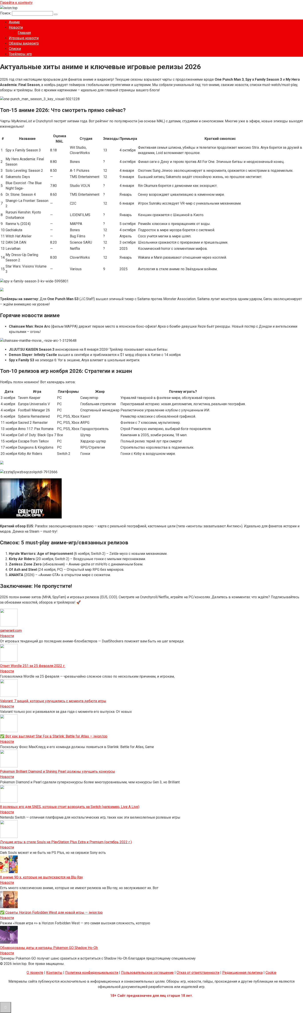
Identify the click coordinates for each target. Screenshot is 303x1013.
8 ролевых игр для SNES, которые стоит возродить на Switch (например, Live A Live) (69, 807)
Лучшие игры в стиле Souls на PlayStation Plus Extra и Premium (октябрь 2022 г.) (66, 842)
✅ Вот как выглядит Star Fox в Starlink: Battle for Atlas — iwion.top (53, 736)
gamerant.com (11, 630)
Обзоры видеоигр (24, 43)
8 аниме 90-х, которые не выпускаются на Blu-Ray (41, 877)
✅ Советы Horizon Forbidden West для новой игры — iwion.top (51, 912)
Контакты (54, 972)
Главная (24, 33)
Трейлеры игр (20, 54)
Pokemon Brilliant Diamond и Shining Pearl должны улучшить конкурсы (57, 771)
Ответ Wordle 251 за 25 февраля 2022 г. (32, 666)
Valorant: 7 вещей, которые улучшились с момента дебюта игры (53, 701)
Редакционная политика (242, 972)
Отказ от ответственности (198, 972)
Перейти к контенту (16, 2)
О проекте (35, 972)
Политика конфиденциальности (91, 972)
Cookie (271, 972)
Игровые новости (24, 38)
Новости (16, 27)
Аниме (14, 22)
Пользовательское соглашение (147, 972)
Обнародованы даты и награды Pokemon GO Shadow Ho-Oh (49, 948)
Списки (15, 49)
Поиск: (6, 13)
